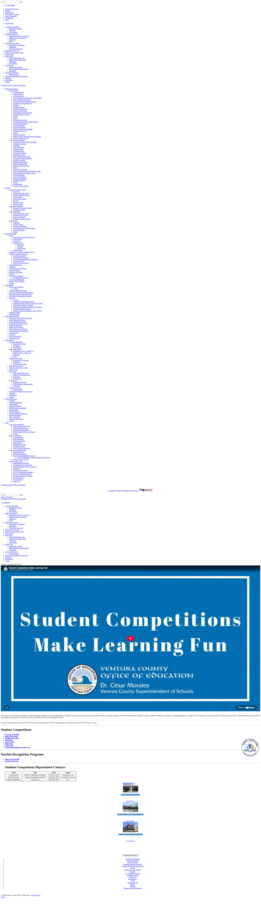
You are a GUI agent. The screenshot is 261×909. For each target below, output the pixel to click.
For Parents (112, 490)
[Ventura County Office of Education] (13, 85)
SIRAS (132, 884)
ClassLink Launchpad (133, 859)
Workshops (125, 490)
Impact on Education (12, 759)
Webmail (132, 886)
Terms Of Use (35, 895)
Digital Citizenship (133, 861)
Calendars (118, 490)
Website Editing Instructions (133, 888)
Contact (136, 490)
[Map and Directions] (130, 793)
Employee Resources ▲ (130, 855)
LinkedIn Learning (133, 875)
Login (3, 897)
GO (21, 2)
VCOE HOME (10, 5)
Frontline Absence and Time (132, 864)
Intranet (132, 872)
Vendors (131, 490)
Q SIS (133, 881)
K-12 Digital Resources (132, 873)
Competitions (9, 23)
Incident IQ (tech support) (132, 870)
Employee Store (132, 862)
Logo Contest (9, 742)
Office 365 (132, 877)
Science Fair (9, 745)
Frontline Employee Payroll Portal (133, 866)
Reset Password (132, 883)
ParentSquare (132, 879)
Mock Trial (9, 744)
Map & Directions (130, 801)
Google (132, 868)
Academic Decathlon (12, 734)
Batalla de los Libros (12, 738)
